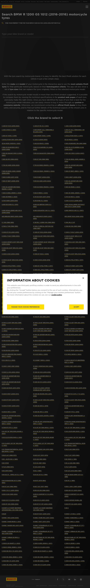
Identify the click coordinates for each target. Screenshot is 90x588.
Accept (76, 307)
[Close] (83, 278)
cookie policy (56, 295)
